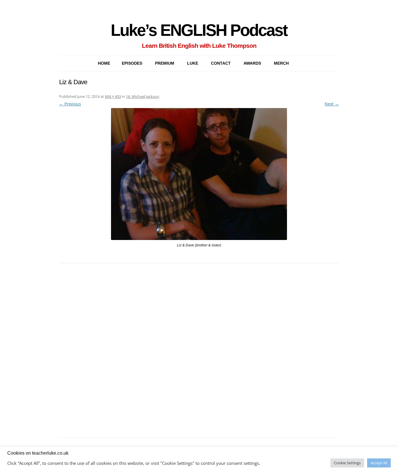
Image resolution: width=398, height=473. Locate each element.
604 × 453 (113, 96)
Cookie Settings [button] (347, 462)
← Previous (70, 104)
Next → (332, 104)
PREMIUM (164, 63)
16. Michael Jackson (142, 96)
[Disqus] (199, 357)
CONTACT (221, 63)
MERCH (281, 63)
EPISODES (132, 63)
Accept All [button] (379, 462)
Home (104, 63)
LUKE (192, 63)
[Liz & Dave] (199, 174)
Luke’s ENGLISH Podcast (199, 30)
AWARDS (252, 63)
